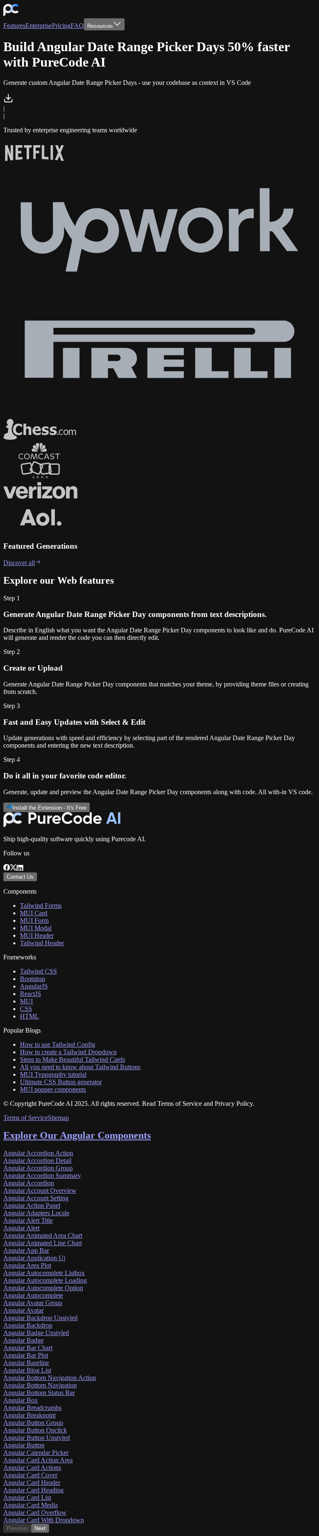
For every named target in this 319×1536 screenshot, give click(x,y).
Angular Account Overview (39, 1190)
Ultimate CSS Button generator (61, 1081)
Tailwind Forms (40, 905)
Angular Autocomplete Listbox (44, 1272)
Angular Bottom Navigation (40, 1385)
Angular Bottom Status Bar (39, 1392)
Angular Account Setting (36, 1198)
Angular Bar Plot (25, 1355)
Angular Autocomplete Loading (45, 1280)
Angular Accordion (28, 1183)
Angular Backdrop (27, 1325)
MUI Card (33, 913)
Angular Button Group (33, 1422)
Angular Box (20, 1400)
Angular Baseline (26, 1362)
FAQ (77, 25)
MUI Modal (36, 928)
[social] (6, 868)
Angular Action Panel (31, 1205)
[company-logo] (11, 14)
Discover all (19, 562)
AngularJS (34, 986)
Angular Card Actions (32, 1467)
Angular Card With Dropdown (43, 1520)
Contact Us (20, 877)
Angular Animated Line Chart (42, 1242)
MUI (26, 1001)
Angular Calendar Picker (36, 1452)
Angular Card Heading (33, 1490)
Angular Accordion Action (38, 1153)
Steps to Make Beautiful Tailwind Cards (72, 1059)
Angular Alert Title (28, 1220)
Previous (17, 1528)
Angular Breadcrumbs (32, 1407)
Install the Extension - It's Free (49, 808)
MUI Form (34, 920)
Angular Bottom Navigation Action (49, 1377)
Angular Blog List (27, 1370)
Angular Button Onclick (35, 1430)
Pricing (61, 25)
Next (40, 1528)
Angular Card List (27, 1497)
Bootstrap (32, 978)
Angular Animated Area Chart (42, 1235)
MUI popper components (53, 1089)
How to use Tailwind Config (57, 1044)
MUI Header (37, 935)
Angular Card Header (31, 1482)
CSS (26, 1008)
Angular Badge (23, 1340)
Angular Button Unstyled (36, 1437)
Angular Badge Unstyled (36, 1332)
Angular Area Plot (27, 1265)
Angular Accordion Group (38, 1168)
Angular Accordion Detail (37, 1160)
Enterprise (38, 25)
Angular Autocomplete (33, 1295)
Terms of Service (25, 1117)
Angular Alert (21, 1227)
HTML (29, 1016)
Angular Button (23, 1445)
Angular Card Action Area (38, 1460)
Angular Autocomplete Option (43, 1287)
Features (14, 25)
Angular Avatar (23, 1310)
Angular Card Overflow (34, 1512)
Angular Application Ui (34, 1257)
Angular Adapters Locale (36, 1212)
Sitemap (58, 1117)
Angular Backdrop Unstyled (40, 1317)
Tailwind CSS (38, 971)
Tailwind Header (42, 942)
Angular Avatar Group (32, 1302)
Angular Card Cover (30, 1475)
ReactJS (30, 993)
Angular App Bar (26, 1250)
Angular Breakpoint (29, 1415)
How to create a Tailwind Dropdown (68, 1051)
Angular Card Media (30, 1505)
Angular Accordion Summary (42, 1175)
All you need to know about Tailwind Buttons (80, 1066)
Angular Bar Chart (27, 1347)
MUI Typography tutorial (53, 1074)
